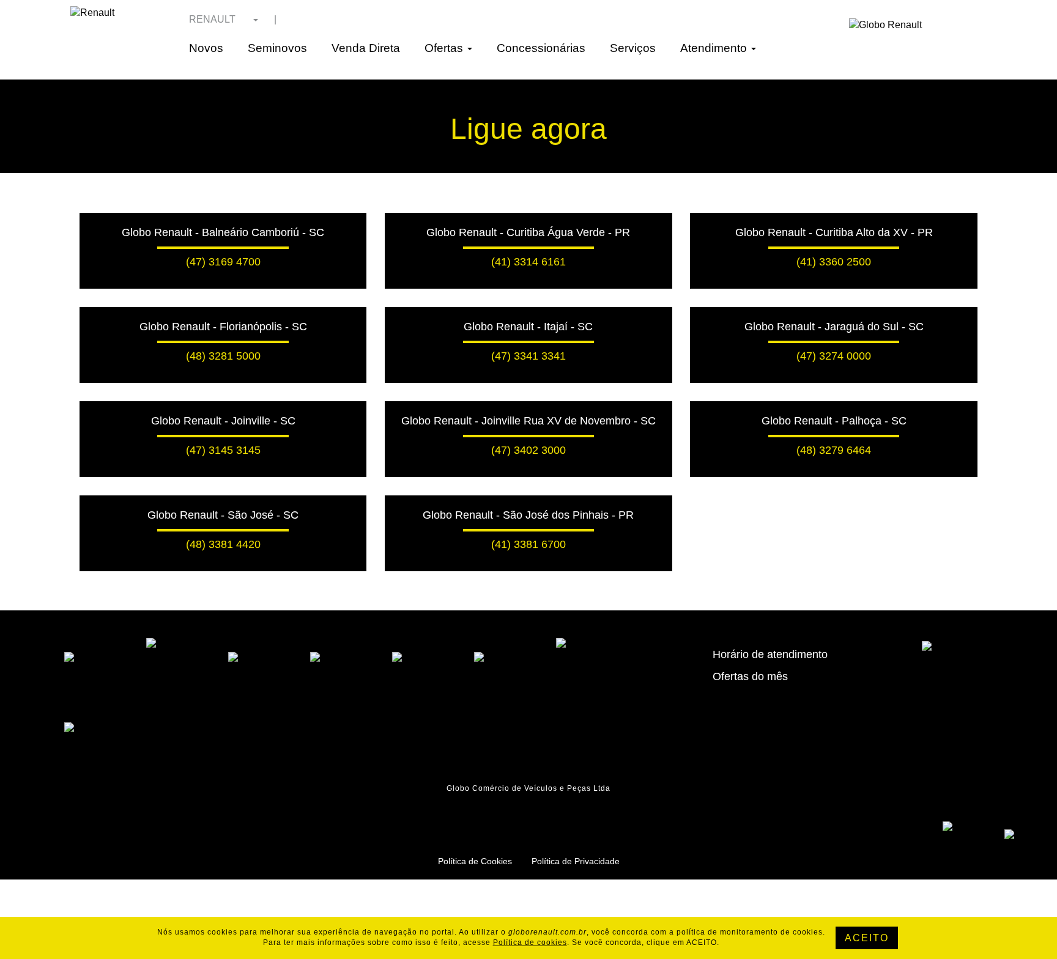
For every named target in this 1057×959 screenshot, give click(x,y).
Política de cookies (530, 942)
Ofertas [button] (445, 48)
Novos (206, 48)
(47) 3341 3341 (528, 356)
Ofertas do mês (750, 676)
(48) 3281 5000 (223, 356)
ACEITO (867, 938)
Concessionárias (541, 48)
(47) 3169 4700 (223, 262)
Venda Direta (366, 48)
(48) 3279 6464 (833, 450)
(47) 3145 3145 (223, 450)
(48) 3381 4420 (223, 544)
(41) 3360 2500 (833, 262)
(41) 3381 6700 (528, 544)
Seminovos (277, 48)
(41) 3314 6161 (528, 262)
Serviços (633, 48)
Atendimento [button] (715, 48)
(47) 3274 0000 (833, 356)
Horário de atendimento (770, 654)
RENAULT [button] (213, 19)
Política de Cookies (475, 861)
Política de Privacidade (576, 861)
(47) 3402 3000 (528, 450)
